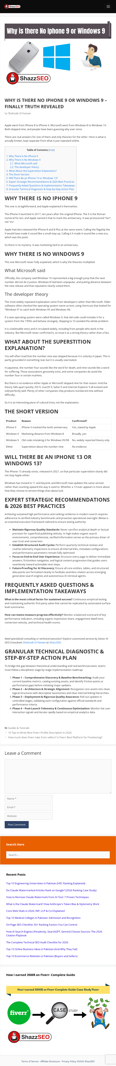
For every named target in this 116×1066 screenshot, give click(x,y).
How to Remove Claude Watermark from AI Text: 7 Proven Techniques (47, 897)
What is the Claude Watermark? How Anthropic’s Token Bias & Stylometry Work (52, 904)
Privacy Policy (69, 1061)
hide (51, 149)
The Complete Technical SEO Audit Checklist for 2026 (37, 942)
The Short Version (17, 174)
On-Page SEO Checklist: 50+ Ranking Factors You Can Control (41, 924)
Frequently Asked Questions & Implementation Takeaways (40, 185)
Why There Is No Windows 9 (23, 159)
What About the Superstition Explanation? (31, 170)
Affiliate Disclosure (50, 1061)
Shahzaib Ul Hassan (34, 642)
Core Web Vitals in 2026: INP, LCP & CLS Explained (35, 911)
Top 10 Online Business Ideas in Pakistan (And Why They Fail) (41, 949)
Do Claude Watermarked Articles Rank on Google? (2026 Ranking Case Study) (51, 890)
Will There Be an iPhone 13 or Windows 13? (32, 178)
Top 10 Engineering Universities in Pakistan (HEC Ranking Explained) (45, 883)
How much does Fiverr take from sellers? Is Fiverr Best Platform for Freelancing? (55, 737)
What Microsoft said (23, 163)
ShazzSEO (55, 642)
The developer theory (24, 167)
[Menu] (108, 6)
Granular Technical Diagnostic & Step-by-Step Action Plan (40, 189)
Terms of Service (30, 1061)
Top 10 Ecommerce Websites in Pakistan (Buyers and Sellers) (41, 956)
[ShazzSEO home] (12, 6)
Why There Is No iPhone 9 (22, 156)
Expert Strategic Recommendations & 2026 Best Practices (40, 181)
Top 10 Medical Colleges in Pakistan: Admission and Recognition (43, 918)
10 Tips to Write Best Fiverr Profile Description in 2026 (40, 732)
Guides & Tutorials (18, 728)
